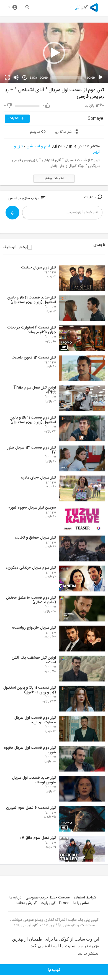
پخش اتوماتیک (15, 247)
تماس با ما (81, 903)
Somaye (95, 118)
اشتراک (14, 118)
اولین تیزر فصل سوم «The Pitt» (34, 390)
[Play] (101, 77)
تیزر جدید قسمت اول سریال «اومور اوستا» (34, 780)
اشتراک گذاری (64, 131)
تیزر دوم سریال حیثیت (38, 267)
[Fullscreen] (7, 77)
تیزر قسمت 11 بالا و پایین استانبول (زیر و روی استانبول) (29, 690)
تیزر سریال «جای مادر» (38, 477)
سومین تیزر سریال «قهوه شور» (32, 507)
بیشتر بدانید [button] (88, 953)
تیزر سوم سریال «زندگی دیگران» (31, 567)
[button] (54, 53)
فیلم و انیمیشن (38, 146)
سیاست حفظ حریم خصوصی (47, 897)
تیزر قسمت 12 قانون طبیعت (34, 357)
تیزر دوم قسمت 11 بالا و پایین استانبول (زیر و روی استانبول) (33, 420)
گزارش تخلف (26, 903)
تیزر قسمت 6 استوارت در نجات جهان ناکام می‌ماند (31, 330)
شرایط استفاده (85, 897)
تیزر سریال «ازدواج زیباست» (34, 627)
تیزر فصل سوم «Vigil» (37, 838)
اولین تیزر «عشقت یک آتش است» (34, 660)
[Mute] (16, 77)
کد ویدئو (35, 131)
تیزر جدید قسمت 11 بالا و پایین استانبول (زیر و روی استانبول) (31, 300)
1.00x (33, 77)
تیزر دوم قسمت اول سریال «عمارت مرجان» (35, 720)
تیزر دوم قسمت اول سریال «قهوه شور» (30, 750)
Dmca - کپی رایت (55, 903)
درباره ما (15, 897)
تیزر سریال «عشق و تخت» (35, 537)
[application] (54, 53)
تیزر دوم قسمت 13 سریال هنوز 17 (31, 450)
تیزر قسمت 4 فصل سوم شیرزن (31, 808)
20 (25, 77)
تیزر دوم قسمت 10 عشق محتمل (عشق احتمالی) (31, 600)
